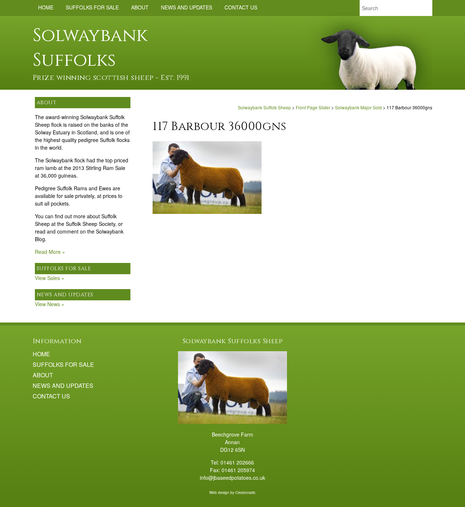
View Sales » (49, 277)
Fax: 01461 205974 (232, 470)
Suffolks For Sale (92, 7)
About (140, 7)
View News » (49, 304)
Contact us (241, 7)
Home (45, 7)
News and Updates (186, 7)
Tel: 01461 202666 (232, 462)
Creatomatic (245, 492)
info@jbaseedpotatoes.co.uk (232, 477)
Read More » (50, 251)
